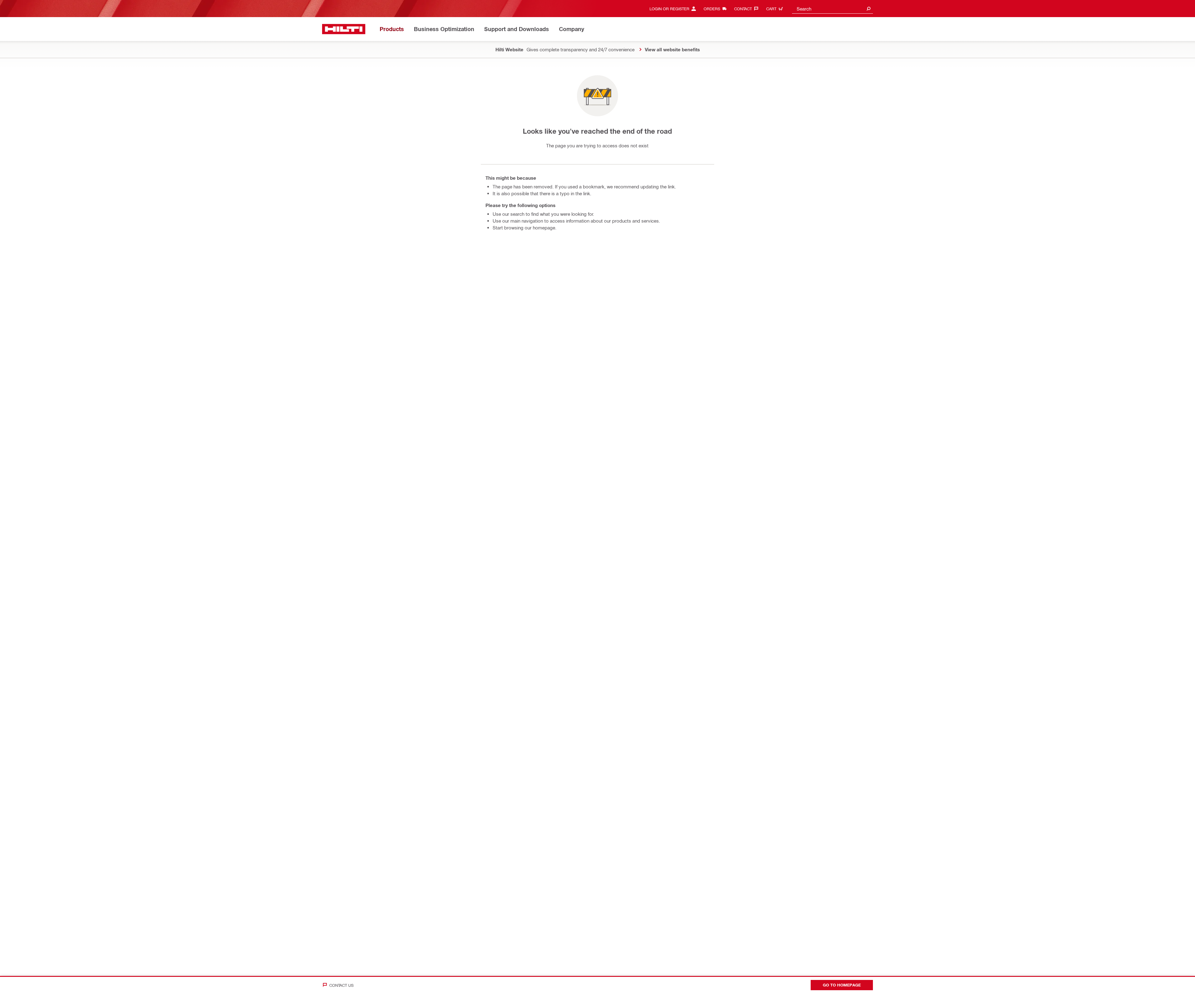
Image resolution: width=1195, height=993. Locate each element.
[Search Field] (868, 8)
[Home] (343, 29)
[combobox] (832, 8)
